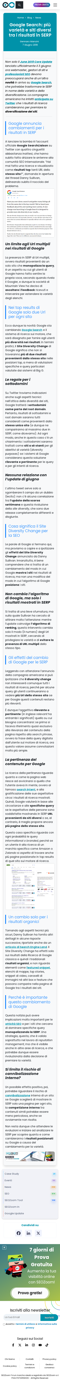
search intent (26, 789)
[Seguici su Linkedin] (27, 1345)
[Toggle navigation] (55, 5)
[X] (38, 1233)
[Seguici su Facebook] (13, 1345)
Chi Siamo (10, 1359)
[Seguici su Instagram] (33, 1345)
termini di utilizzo (25, 1324)
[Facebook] (18, 1233)
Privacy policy (49, 1359)
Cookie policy (10, 1366)
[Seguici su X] (20, 1345)
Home (20, 18)
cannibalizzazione (17, 1095)
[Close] (4, 1247)
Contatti (30, 1359)
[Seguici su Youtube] (40, 1345)
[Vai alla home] (8, 5)
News (38, 18)
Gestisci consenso (49, 1366)
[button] (19, 5)
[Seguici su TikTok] (47, 1345)
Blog (29, 18)
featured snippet (38, 967)
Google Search (41, 82)
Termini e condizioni (29, 1366)
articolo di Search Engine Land (26, 947)
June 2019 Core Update (36, 62)
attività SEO (13, 1024)
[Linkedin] (28, 1233)
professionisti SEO (17, 74)
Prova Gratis (42, 5)
